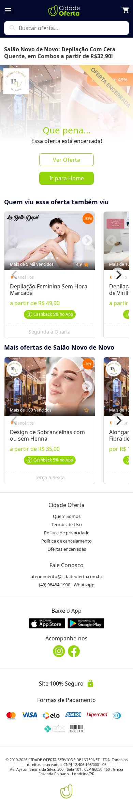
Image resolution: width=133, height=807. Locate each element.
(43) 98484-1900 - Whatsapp (66, 585)
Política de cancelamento (66, 541)
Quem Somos (66, 516)
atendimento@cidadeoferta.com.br (66, 576)
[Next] (117, 275)
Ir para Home (66, 178)
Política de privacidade (66, 533)
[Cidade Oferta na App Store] (47, 623)
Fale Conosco (66, 565)
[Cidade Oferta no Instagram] (59, 651)
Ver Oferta (66, 160)
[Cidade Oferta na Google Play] (86, 623)
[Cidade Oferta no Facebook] (74, 651)
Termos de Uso (66, 524)
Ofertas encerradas (66, 549)
